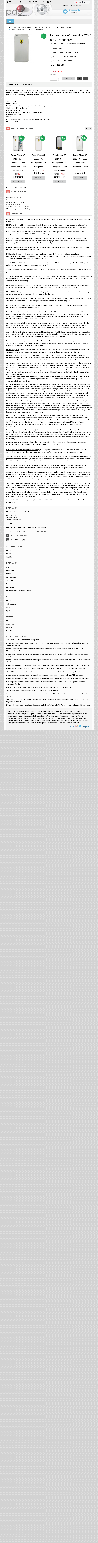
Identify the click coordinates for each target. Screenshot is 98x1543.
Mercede (85, 694)
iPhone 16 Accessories (14, 675)
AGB (7, 567)
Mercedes (10, 645)
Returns (9, 554)
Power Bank (10, 312)
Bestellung (10, 587)
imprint (8, 574)
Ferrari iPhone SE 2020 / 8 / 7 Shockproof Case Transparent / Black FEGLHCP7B (18, 163)
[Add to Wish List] (10, 165)
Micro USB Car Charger (14, 292)
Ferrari (60, 49)
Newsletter (10, 631)
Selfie (8, 500)
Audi (58, 643)
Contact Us (10, 550)
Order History (10, 624)
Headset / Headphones (14, 341)
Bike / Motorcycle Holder (14, 465)
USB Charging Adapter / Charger (17, 238)
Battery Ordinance (12, 584)
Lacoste (85, 643)
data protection (11, 577)
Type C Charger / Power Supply (17, 276)
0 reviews (70, 44)
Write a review (80, 44)
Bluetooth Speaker (12, 350)
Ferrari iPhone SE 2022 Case (20, 188)
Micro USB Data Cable (14, 285)
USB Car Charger (12, 232)
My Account (10, 621)
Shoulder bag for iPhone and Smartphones (21, 456)
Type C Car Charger (13, 269)
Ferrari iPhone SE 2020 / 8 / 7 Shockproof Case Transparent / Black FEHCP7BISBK (59, 163)
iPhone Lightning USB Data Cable (17, 247)
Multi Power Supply (13, 225)
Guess (60, 654)
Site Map (9, 557)
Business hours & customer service (18, 590)
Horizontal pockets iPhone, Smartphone (20, 442)
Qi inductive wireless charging (16, 472)
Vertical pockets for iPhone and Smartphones (22, 450)
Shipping (9, 580)
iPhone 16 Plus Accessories (15, 672)
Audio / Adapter (11, 332)
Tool (8, 483)
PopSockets (10, 305)
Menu (11, 21)
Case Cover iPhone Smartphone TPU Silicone (21, 363)
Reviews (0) (27, 85)
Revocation (10, 570)
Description (13, 85)
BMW (62, 643)
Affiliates (9, 607)
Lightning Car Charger (13, 254)
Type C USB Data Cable (14, 263)
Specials (9, 611)
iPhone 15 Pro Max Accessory (16, 678)
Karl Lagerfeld (68, 654)
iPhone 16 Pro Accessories (15, 668)
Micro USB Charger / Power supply (18, 298)
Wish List (9, 627)
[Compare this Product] (25, 165)
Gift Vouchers (11, 604)
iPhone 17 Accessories (14, 660)
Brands (8, 601)
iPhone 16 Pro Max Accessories (17, 665)
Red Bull (17, 645)
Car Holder (10, 323)
